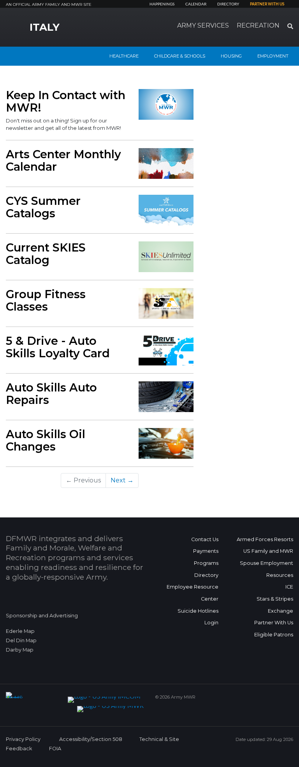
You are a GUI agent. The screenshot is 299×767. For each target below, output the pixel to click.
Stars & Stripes (275, 599)
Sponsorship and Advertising (42, 615)
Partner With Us (273, 622)
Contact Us (204, 539)
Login (211, 622)
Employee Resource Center (192, 593)
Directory (228, 4)
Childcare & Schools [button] (179, 56)
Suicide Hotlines (198, 611)
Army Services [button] (203, 25)
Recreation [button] (258, 25)
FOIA (55, 748)
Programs (206, 563)
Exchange (280, 611)
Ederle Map (20, 631)
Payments (205, 551)
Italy (45, 27)
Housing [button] (231, 56)
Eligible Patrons (273, 635)
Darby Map (19, 650)
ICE (289, 587)
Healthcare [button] (124, 56)
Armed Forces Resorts (265, 539)
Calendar (195, 4)
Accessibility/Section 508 (90, 739)
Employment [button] (272, 56)
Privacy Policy (23, 739)
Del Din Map (21, 640)
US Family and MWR (268, 551)
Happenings (162, 4)
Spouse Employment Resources (266, 569)
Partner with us (267, 4)
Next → (122, 480)
